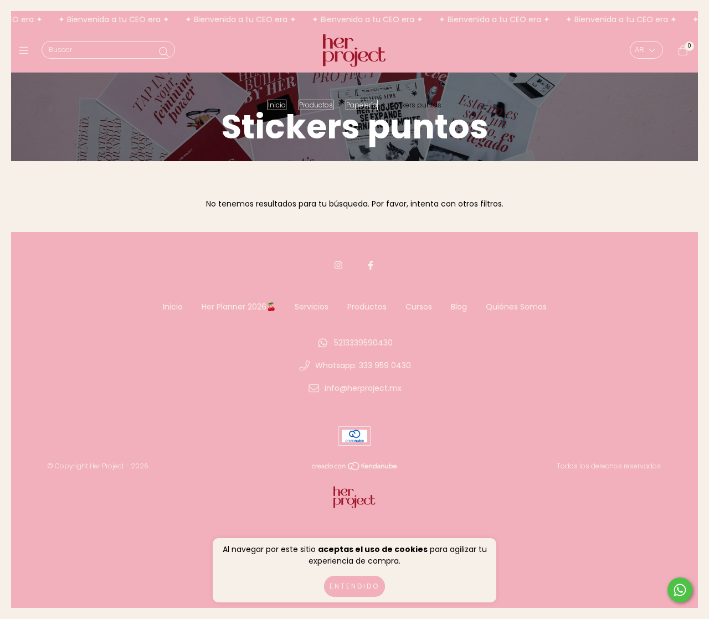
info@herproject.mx (363, 388)
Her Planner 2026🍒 (239, 306)
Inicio (277, 105)
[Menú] (26, 50)
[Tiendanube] (355, 468)
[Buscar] (164, 52)
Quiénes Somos (516, 306)
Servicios (311, 306)
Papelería (361, 105)
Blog (459, 306)
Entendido (354, 586)
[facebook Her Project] (371, 265)
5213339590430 (363, 342)
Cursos (418, 306)
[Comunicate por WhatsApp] (679, 589)
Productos (316, 105)
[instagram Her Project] (338, 265)
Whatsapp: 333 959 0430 (363, 365)
